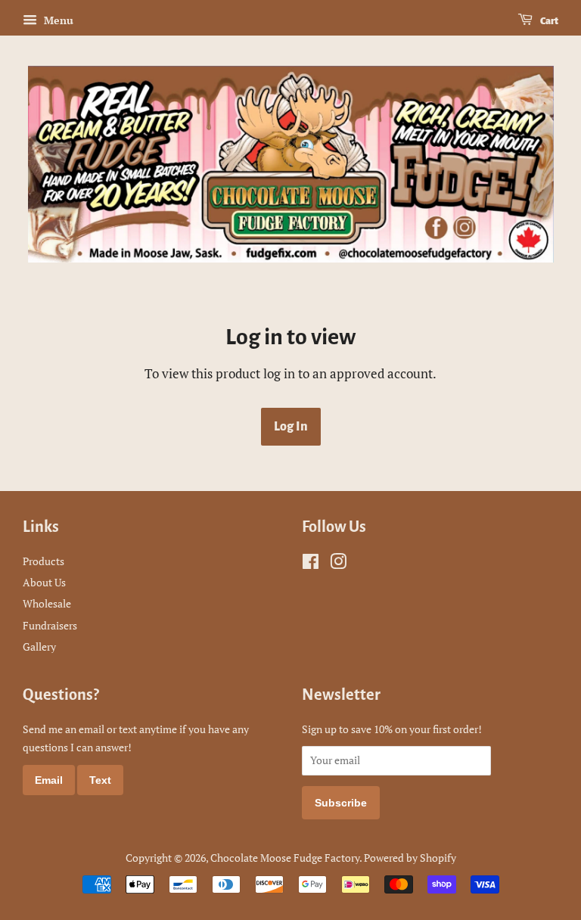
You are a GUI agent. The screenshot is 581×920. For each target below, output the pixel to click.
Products (43, 561)
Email (49, 780)
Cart (548, 21)
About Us (44, 582)
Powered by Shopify (410, 857)
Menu (57, 20)
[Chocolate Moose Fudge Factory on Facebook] (310, 564)
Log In (291, 427)
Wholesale (47, 603)
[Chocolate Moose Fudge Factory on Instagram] (338, 564)
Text (100, 780)
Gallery (39, 646)
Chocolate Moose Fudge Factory (284, 857)
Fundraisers (50, 625)
